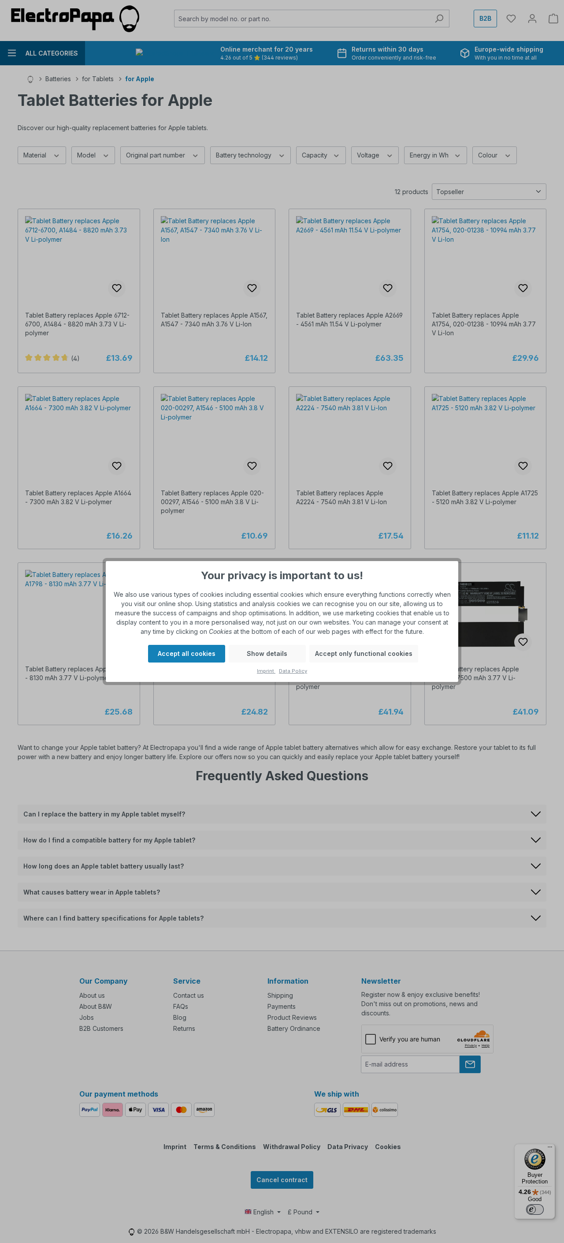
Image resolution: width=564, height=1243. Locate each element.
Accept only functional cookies (363, 653)
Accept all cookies (186, 653)
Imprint (266, 671)
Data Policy (293, 671)
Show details (267, 653)
